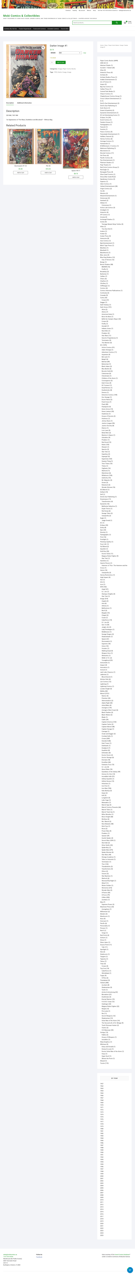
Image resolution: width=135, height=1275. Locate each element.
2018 (101, 1219)
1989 (101, 1150)
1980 (101, 1129)
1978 (101, 1124)
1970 (101, 1105)
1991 (101, 1155)
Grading (75, 10)
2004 (101, 1186)
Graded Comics (53, 29)
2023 (101, 1231)
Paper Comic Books (69, 69)
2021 (101, 1226)
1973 (101, 1112)
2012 (101, 1204)
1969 (101, 1103)
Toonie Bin (65, 29)
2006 (101, 1190)
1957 (101, 1084)
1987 (101, 1145)
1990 (101, 1152)
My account (82, 10)
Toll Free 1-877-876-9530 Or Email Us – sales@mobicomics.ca (114, 10)
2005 (101, 1188)
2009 (101, 1197)
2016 (101, 1214)
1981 (101, 1131)
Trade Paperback (25, 29)
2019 (101, 1221)
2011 (101, 1202)
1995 (101, 1164)
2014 (101, 1209)
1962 (101, 1086)
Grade (53, 53)
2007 (101, 1193)
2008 (101, 1195)
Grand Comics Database (122, 1254)
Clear (84, 53)
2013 (101, 1207)
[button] (43, 47)
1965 (101, 1093)
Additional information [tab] (24, 103)
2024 (101, 1233)
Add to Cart (20, 172)
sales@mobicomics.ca (10, 1254)
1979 (101, 1126)
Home (101, 45)
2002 (101, 1181)
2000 (101, 1176)
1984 (101, 1138)
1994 (101, 1162)
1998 (101, 1171)
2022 (101, 1228)
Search (117, 23)
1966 (101, 1095)
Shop (94, 10)
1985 (101, 1140)
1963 (101, 1088)
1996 (101, 1167)
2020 (101, 1223)
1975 (101, 1117)
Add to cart (60, 62)
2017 (101, 1216)
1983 (101, 1136)
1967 (101, 1098)
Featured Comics (39, 29)
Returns (89, 10)
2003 (101, 1183)
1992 (101, 1157)
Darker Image (62, 72)
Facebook (39, 1257)
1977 (101, 1122)
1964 (101, 1091)
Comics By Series (10, 29)
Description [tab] (10, 103)
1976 (101, 1119)
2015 (101, 1212)
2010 (101, 1200)
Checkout (68, 10)
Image (60, 69)
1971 (101, 1107)
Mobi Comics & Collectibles (21, 15)
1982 (101, 1133)
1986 (101, 1143)
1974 (101, 1114)
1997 (101, 1169)
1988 (101, 1148)
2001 (101, 1178)
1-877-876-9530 (8, 1256)
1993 (55, 72)
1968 (101, 1100)
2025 (101, 1235)
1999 (101, 1174)
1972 (101, 1110)
